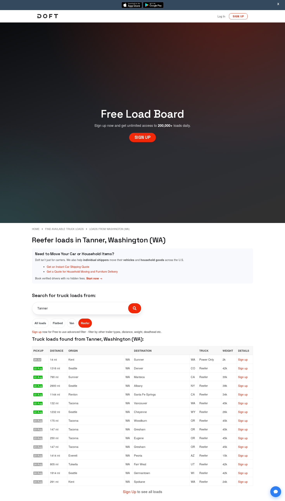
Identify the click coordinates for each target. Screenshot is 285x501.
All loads (40, 323)
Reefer (85, 323)
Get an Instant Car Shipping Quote (68, 267)
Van (71, 323)
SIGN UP (238, 16)
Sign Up (129, 491)
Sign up (36, 332)
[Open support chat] (275, 491)
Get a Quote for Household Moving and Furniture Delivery (82, 271)
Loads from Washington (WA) (109, 229)
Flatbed (58, 323)
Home (36, 229)
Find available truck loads (64, 229)
